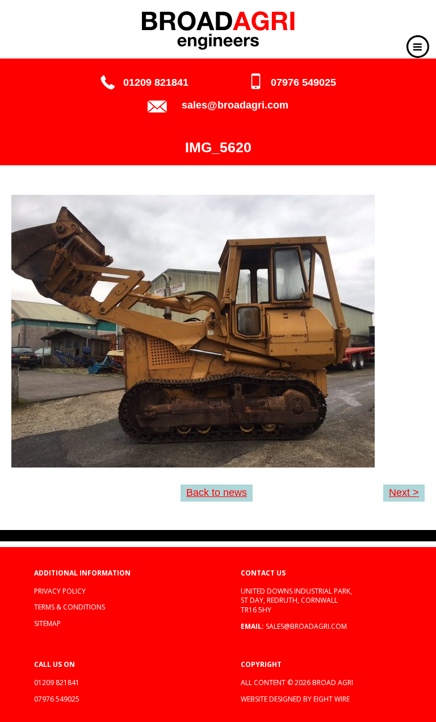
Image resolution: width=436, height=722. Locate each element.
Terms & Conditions (69, 607)
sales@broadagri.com (235, 105)
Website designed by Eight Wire (295, 699)
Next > (404, 492)
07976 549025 (303, 82)
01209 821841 (155, 82)
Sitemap (47, 623)
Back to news (216, 492)
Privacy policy (60, 591)
